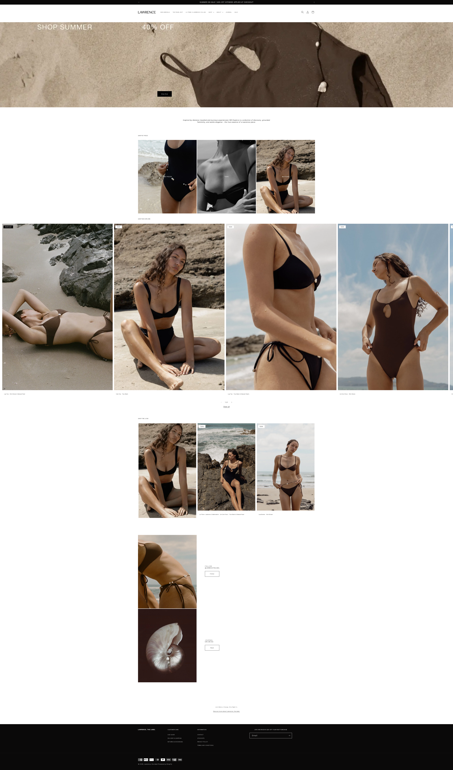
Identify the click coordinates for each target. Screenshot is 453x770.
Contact (200, 734)
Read (212, 648)
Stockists (200, 738)
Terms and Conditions (205, 745)
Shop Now (164, 94)
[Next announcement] (314, 2)
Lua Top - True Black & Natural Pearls (238, 394)
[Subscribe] (289, 735)
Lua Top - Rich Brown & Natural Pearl (14, 394)
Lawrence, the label (151, 764)
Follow (212, 574)
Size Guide (171, 734)
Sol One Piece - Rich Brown (347, 394)
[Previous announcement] (138, 2)
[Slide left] (221, 402)
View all (226, 407)
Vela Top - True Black (122, 394)
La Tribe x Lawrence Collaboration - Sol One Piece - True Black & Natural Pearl (221, 514)
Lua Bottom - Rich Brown (266, 514)
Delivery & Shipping (174, 738)
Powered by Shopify (165, 764)
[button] (211, 12)
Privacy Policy (202, 741)
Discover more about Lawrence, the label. (226, 711)
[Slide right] (231, 402)
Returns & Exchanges (175, 741)
